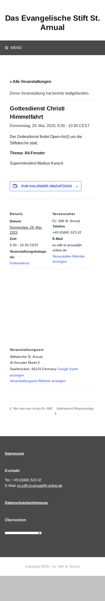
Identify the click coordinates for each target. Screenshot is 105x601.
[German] (23, 529)
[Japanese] (28, 529)
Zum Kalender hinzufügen (46, 186)
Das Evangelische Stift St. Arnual (52, 23)
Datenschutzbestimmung (26, 503)
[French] (18, 529)
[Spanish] (34, 529)
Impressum (14, 453)
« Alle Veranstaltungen (30, 81)
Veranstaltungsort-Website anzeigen (38, 381)
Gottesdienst (19, 263)
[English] (12, 529)
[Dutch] (7, 529)
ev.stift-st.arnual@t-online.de (39, 485)
